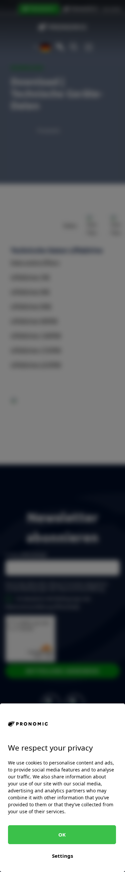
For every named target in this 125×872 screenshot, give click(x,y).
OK (62, 834)
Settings (62, 855)
